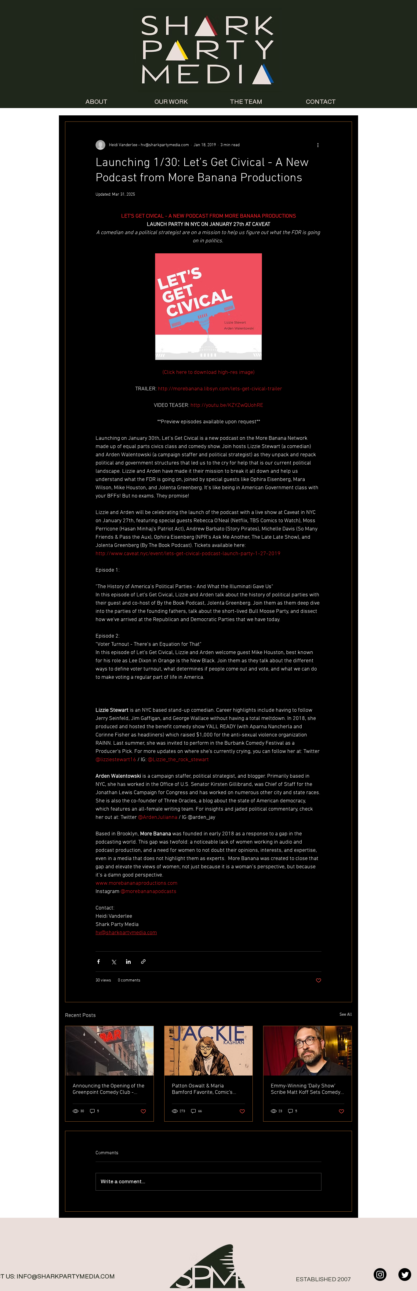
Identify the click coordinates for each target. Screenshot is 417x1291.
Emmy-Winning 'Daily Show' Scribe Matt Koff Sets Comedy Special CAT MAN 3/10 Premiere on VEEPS (305, 1089)
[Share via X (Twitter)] (113, 961)
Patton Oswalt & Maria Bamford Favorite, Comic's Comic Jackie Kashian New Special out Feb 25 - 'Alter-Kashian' (203, 1089)
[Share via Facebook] (98, 961)
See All (345, 1014)
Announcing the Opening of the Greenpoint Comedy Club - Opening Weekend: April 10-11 (108, 1089)
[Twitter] (404, 1274)
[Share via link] (143, 961)
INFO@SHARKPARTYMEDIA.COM (65, 1277)
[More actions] (317, 145)
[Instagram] (380, 1274)
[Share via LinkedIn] (128, 961)
